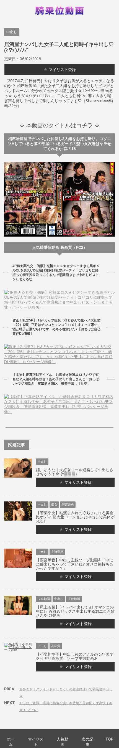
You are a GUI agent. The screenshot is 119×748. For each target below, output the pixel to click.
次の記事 (87, 742)
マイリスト (35, 742)
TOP (109, 739)
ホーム (11, 742)
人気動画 (62, 742)
